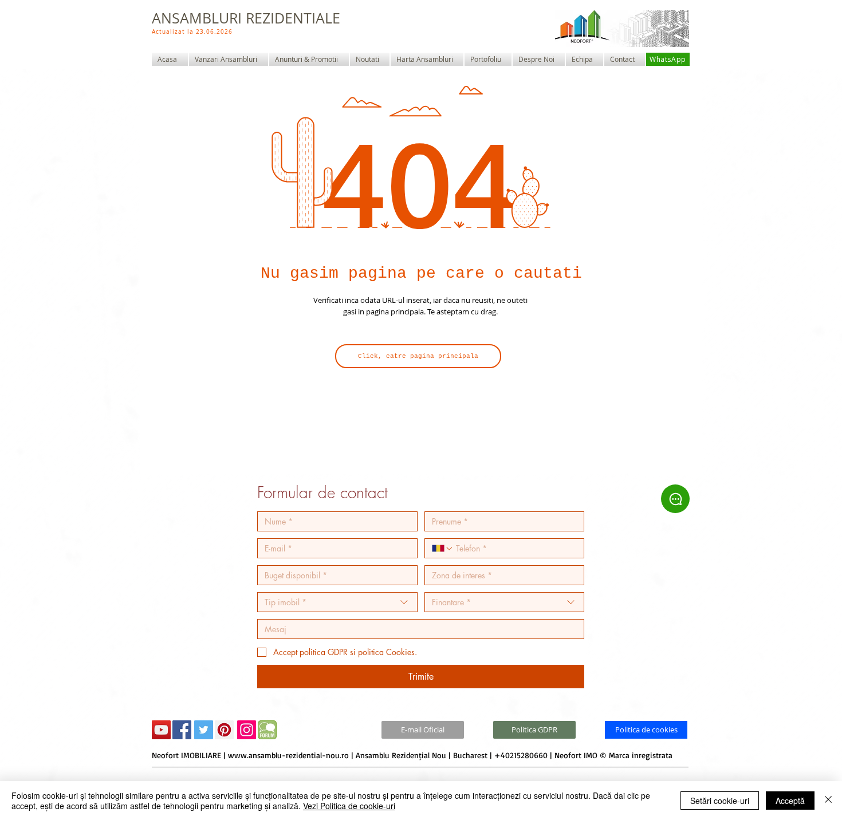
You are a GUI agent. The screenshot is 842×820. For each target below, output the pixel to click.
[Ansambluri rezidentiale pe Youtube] (161, 729)
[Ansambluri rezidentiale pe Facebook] (181, 729)
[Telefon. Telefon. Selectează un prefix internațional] (443, 548)
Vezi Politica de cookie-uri (349, 805)
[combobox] (337, 602)
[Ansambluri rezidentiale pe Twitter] (203, 729)
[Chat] (675, 498)
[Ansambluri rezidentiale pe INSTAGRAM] (246, 729)
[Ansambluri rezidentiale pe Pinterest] (224, 729)
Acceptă (790, 800)
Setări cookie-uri (719, 800)
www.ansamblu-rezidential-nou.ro (288, 755)
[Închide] (828, 800)
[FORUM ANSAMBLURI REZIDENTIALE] (267, 729)
